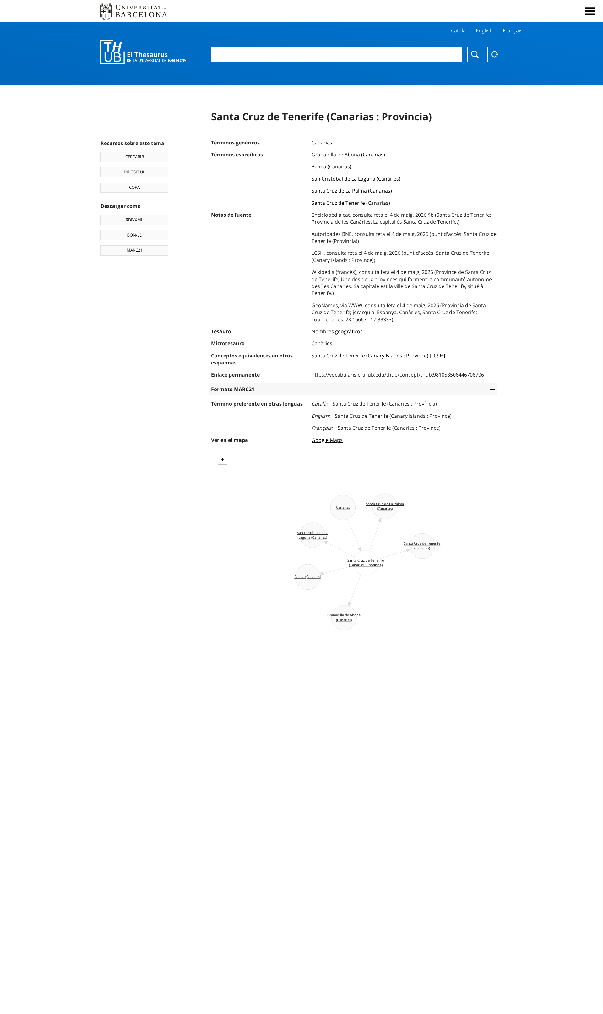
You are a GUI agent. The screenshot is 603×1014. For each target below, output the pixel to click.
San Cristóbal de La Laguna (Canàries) (356, 178)
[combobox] (336, 54)
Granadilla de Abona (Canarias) (348, 154)
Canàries (322, 343)
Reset (495, 54)
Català (458, 30)
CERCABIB (134, 157)
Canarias (322, 142)
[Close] (590, 11)
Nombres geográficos (337, 331)
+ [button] (222, 459)
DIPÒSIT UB (134, 172)
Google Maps (327, 440)
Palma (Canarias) (331, 166)
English (484, 30)
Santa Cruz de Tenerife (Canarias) (351, 202)
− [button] (222, 472)
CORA (134, 187)
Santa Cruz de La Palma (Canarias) (352, 190)
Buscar (474, 54)
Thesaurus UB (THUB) (143, 51)
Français (513, 30)
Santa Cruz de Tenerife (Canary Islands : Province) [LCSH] (378, 355)
